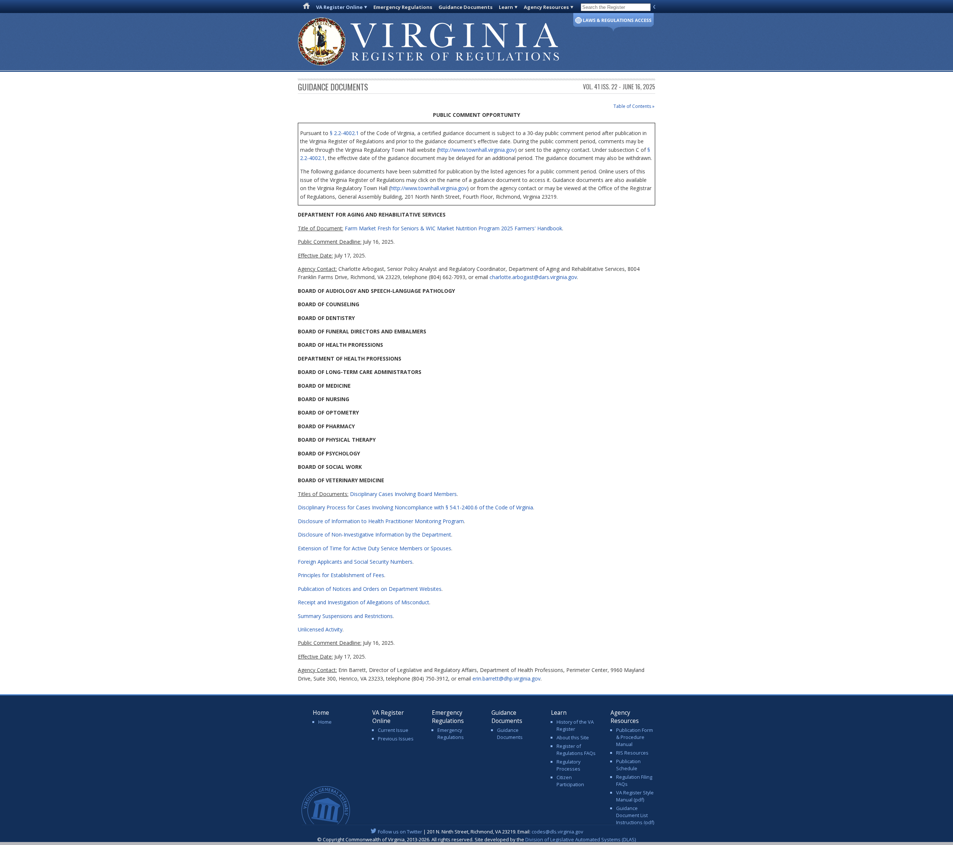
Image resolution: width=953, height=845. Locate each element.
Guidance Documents (466, 7)
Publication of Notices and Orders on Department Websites (370, 588)
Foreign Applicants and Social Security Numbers (355, 561)
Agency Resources (546, 7)
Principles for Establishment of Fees (341, 575)
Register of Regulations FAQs (576, 749)
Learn (506, 7)
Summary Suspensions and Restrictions (345, 616)
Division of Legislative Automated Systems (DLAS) (580, 839)
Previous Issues (396, 738)
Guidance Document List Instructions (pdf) (635, 815)
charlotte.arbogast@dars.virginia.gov (533, 277)
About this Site (573, 737)
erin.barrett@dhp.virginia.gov (506, 678)
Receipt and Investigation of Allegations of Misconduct (363, 602)
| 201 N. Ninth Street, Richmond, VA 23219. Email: (480, 831)
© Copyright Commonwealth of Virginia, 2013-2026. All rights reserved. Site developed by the (476, 839)
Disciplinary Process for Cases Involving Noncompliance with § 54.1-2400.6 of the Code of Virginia (415, 507)
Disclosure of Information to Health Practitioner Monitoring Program (381, 521)
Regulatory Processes (568, 765)
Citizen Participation (570, 781)
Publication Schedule (628, 765)
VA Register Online (339, 7)
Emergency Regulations (402, 7)
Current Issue (393, 730)
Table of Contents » (633, 106)
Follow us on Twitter (400, 831)
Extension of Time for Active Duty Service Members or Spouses (374, 548)
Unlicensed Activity (320, 629)
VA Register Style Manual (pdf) (635, 796)
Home (325, 721)
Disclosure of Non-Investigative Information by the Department (374, 534)
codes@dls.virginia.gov (557, 831)
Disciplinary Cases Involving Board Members (403, 493)
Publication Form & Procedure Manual (634, 737)
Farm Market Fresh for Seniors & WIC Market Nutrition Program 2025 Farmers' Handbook (453, 228)
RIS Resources (632, 752)
